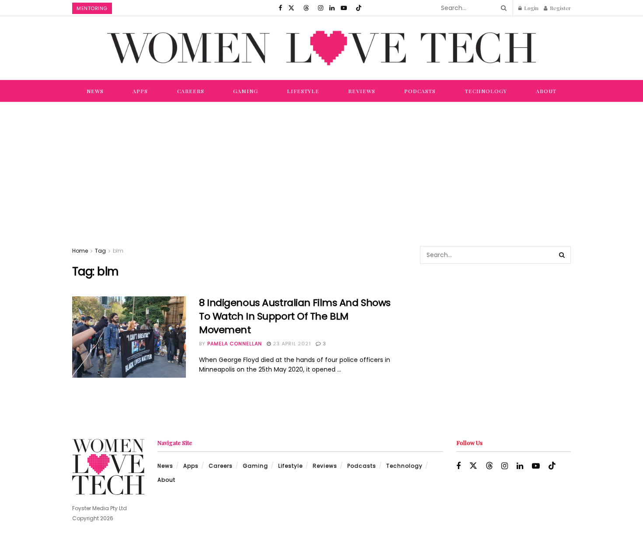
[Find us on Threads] (306, 8)
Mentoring (92, 8)
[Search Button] (502, 8)
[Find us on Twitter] (291, 8)
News (95, 90)
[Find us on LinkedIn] (332, 8)
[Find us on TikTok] (358, 8)
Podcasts (420, 90)
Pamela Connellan (234, 343)
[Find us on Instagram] (320, 8)
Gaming (245, 90)
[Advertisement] (321, 167)
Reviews (361, 90)
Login (530, 7)
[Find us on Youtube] (344, 8)
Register (560, 7)
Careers (190, 90)
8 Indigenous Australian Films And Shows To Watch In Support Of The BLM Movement (295, 316)
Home (80, 250)
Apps (140, 90)
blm (118, 250)
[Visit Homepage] (321, 47)
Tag (100, 250)
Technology (486, 90)
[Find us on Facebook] (280, 8)
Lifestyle (303, 90)
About (546, 90)
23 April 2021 (291, 343)
